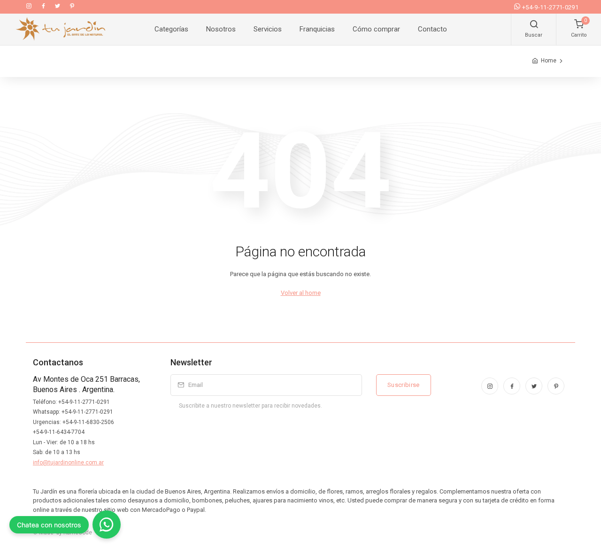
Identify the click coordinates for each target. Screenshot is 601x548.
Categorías (171, 29)
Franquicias (317, 29)
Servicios (268, 29)
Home (548, 60)
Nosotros (221, 29)
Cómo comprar (376, 29)
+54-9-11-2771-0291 (550, 7)
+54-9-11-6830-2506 (88, 422)
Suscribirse (403, 384)
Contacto (432, 29)
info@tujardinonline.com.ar (68, 462)
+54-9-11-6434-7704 (59, 432)
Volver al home (301, 292)
